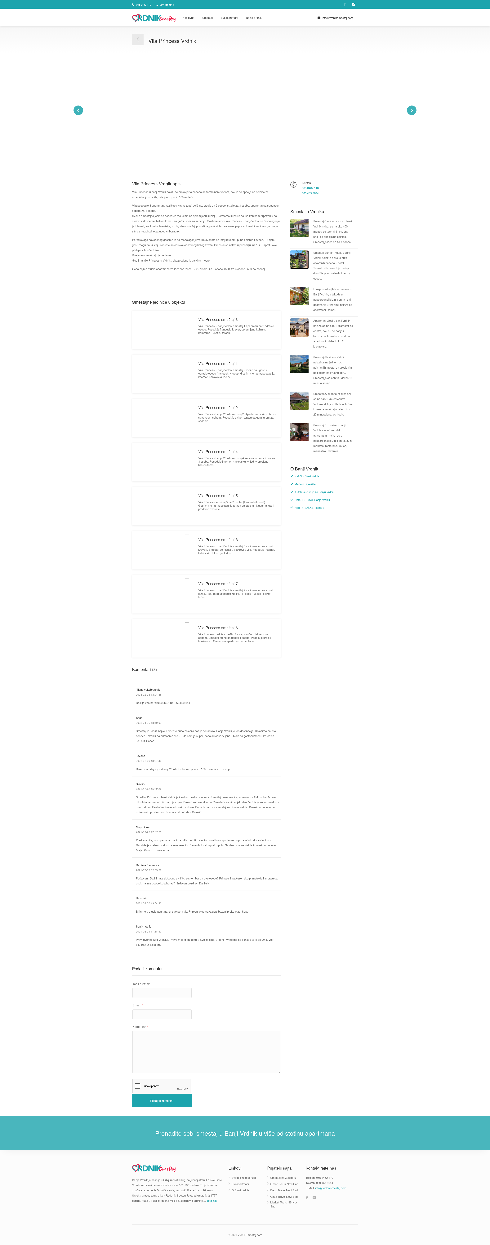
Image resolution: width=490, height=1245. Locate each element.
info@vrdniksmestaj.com (337, 18)
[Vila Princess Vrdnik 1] (245, 110)
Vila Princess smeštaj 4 (218, 451)
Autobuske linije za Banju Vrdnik (314, 492)
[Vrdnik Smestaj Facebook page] (345, 4)
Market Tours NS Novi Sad (284, 1204)
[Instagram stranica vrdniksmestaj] (314, 1198)
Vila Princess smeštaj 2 (218, 407)
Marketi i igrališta (305, 484)
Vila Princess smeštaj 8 (218, 539)
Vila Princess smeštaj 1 (218, 363)
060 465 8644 (310, 193)
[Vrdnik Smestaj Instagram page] (353, 4)
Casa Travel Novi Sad (284, 1196)
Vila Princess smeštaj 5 (218, 495)
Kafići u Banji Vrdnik (307, 476)
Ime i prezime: (141, 984)
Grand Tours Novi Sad (284, 1184)
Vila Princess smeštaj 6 (218, 627)
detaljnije (212, 1200)
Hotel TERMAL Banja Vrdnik (312, 500)
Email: (137, 1005)
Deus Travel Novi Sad (284, 1190)
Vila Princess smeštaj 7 (218, 583)
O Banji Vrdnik (240, 1190)
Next (411, 110)
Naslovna (188, 18)
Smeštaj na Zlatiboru (283, 1177)
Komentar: (140, 1026)
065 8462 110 (143, 4)
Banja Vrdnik (254, 18)
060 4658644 (166, 4)
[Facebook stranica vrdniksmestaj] (306, 1198)
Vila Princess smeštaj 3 (218, 319)
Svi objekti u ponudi (244, 1177)
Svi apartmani (229, 18)
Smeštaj (207, 18)
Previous (78, 110)
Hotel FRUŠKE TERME (309, 508)
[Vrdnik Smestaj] (154, 17)
